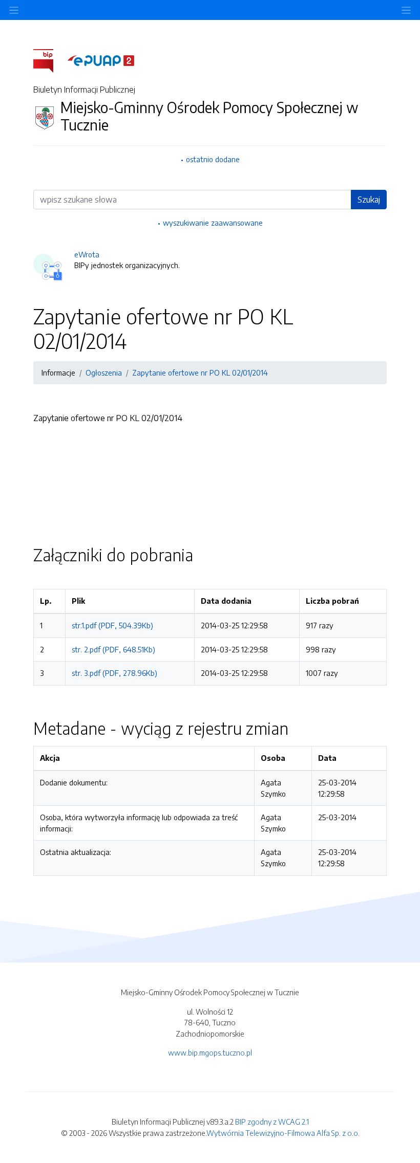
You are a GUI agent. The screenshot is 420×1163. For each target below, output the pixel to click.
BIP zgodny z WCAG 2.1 (272, 1121)
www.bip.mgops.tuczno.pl (210, 1052)
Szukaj (369, 199)
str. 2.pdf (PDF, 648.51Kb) (113, 649)
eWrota (86, 254)
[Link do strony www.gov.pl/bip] (49, 59)
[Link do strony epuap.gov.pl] (101, 59)
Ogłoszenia (104, 372)
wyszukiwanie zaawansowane (213, 222)
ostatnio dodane (213, 159)
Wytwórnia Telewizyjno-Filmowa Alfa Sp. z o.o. (283, 1132)
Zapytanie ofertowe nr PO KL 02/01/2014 (200, 372)
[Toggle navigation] (406, 10)
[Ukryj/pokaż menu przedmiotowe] (13, 10)
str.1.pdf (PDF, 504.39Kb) (112, 625)
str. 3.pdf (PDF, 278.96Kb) (114, 672)
